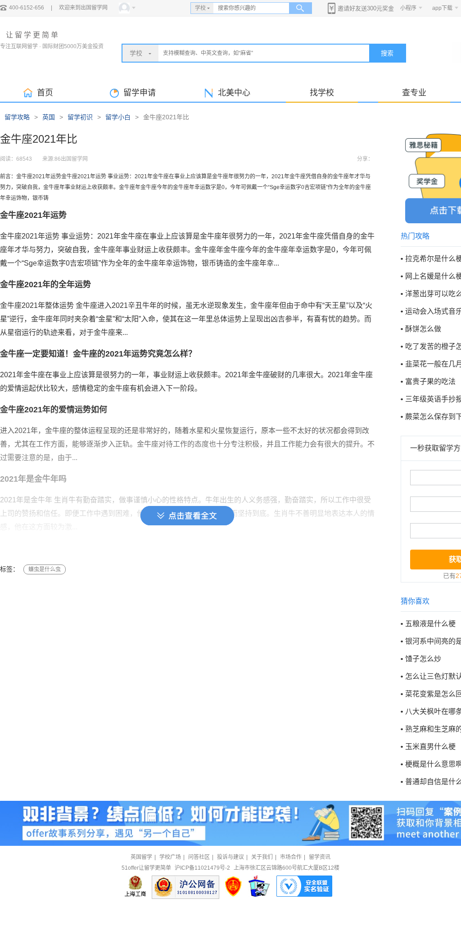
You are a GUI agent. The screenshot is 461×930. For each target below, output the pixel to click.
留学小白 (118, 117)
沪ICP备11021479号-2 (202, 868)
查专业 (414, 92)
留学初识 (80, 117)
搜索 (387, 53)
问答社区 (199, 857)
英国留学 (141, 857)
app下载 (442, 8)
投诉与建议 (230, 857)
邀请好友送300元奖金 (366, 8)
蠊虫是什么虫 (44, 569)
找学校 (322, 92)
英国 (48, 117)
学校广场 (170, 857)
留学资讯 (319, 857)
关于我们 (262, 857)
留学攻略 (17, 117)
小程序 (408, 8)
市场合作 (291, 857)
